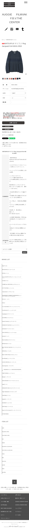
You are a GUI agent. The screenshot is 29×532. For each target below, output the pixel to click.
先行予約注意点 (4, 504)
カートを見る (18, 514)
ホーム (3, 39)
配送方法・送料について (20, 498)
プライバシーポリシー (5, 518)
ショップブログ (18, 508)
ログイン (2, 514)
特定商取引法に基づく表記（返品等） (11, 132)
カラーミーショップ (5, 522)
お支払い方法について (5, 498)
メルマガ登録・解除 (5, 501)
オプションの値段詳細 (7, 135)
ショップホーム (4, 494)
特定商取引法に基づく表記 (6, 511)
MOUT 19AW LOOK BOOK (6, 508)
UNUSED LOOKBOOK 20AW (21, 504)
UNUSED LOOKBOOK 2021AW (21, 501)
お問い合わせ (18, 494)
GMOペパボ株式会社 (22, 522)
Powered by (6, 526)
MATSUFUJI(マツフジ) (11, 39)
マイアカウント (18, 511)
